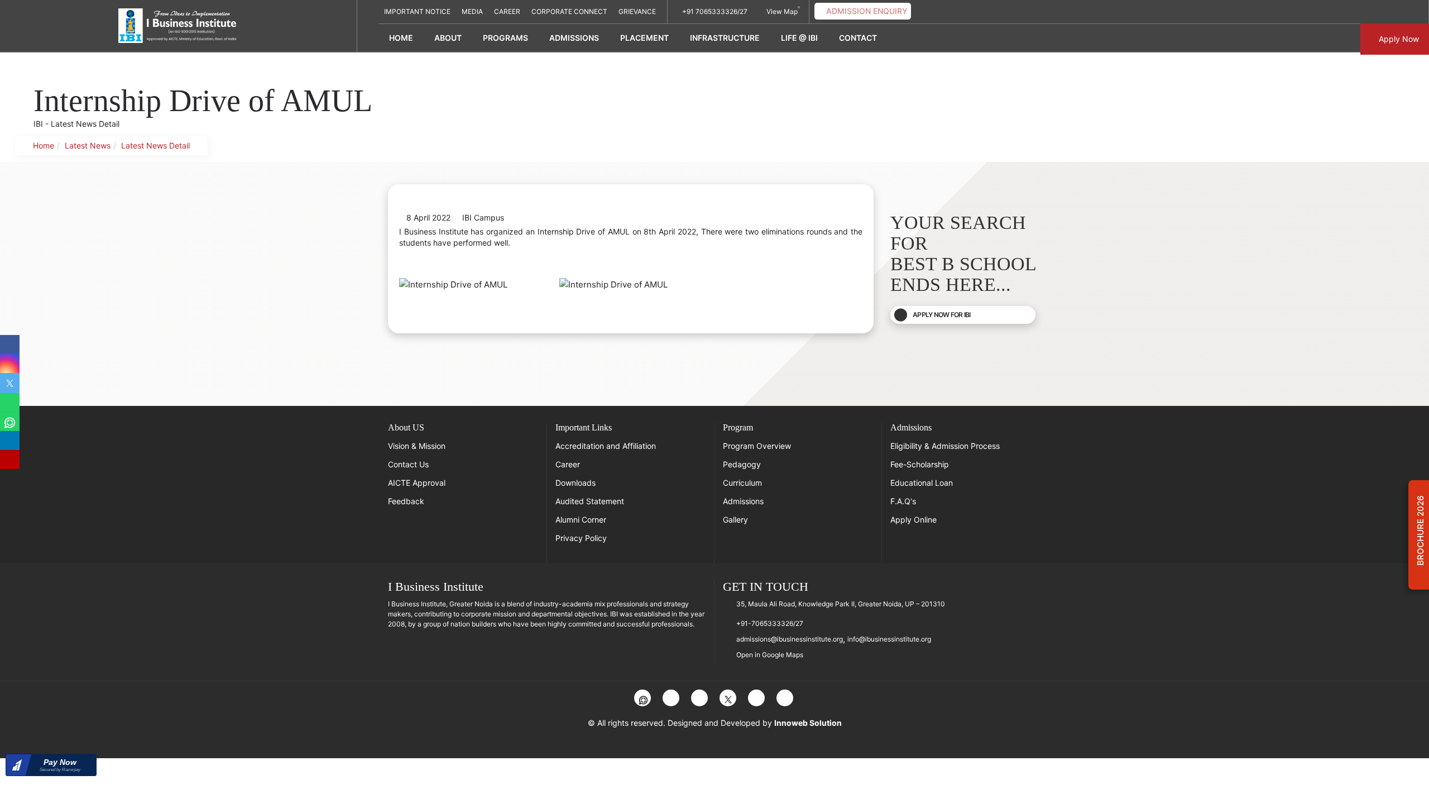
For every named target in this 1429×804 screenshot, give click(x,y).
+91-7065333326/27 (769, 623)
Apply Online (913, 519)
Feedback (406, 501)
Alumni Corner (580, 519)
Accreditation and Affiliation (605, 446)
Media (472, 11)
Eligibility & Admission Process (945, 446)
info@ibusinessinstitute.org (889, 639)
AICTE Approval (416, 482)
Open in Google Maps (769, 654)
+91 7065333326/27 (713, 11)
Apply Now (1398, 39)
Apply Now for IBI (942, 314)
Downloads (575, 482)
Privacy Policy (581, 538)
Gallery (735, 519)
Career (507, 11)
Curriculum (742, 482)
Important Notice (417, 11)
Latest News (88, 145)
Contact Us (408, 464)
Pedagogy (742, 464)
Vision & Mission (416, 446)
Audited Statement (589, 501)
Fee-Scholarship (919, 464)
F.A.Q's (903, 501)
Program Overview (757, 446)
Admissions (743, 501)
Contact (858, 37)
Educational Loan (921, 482)
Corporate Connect (569, 11)
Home (401, 37)
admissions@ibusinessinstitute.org (789, 639)
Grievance (637, 11)
